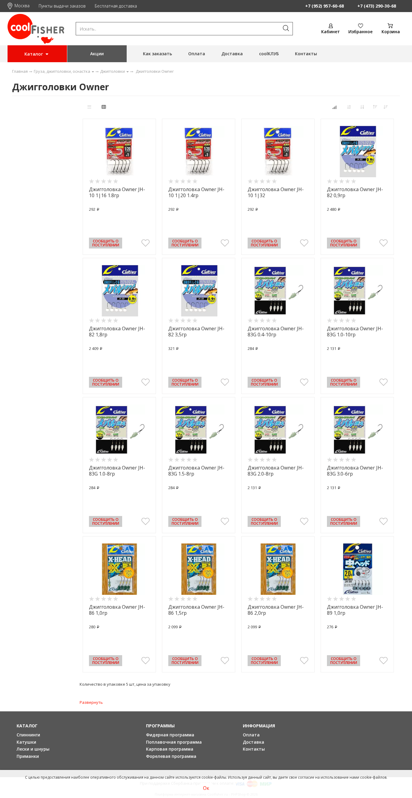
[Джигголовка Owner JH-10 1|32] (278, 151)
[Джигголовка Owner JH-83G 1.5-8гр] (198, 430)
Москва (22, 5)
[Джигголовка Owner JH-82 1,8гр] (119, 290)
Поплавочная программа (174, 742)
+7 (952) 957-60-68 (324, 6)
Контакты (306, 53)
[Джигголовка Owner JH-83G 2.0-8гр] (278, 430)
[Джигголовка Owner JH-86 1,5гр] (198, 569)
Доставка (232, 53)
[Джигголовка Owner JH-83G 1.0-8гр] (119, 430)
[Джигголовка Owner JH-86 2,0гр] (278, 569)
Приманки (28, 756)
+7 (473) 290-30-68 (376, 6)
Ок (206, 788)
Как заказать (157, 53)
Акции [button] (97, 53)
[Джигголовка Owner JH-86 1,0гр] (119, 569)
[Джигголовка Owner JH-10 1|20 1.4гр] (198, 151)
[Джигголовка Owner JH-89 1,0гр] (357, 569)
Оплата (196, 53)
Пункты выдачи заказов (62, 6)
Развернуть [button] (91, 702)
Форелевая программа (171, 756)
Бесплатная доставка (116, 6)
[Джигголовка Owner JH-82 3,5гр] (198, 290)
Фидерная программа (170, 735)
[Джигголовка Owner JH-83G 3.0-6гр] (357, 430)
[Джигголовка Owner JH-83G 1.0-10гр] (357, 290)
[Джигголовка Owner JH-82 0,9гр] (357, 151)
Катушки (26, 742)
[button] (145, 243)
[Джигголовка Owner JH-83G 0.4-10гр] (278, 290)
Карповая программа (169, 749)
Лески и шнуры (33, 749)
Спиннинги (28, 735)
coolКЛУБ (269, 53)
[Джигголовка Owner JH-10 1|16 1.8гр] (119, 151)
